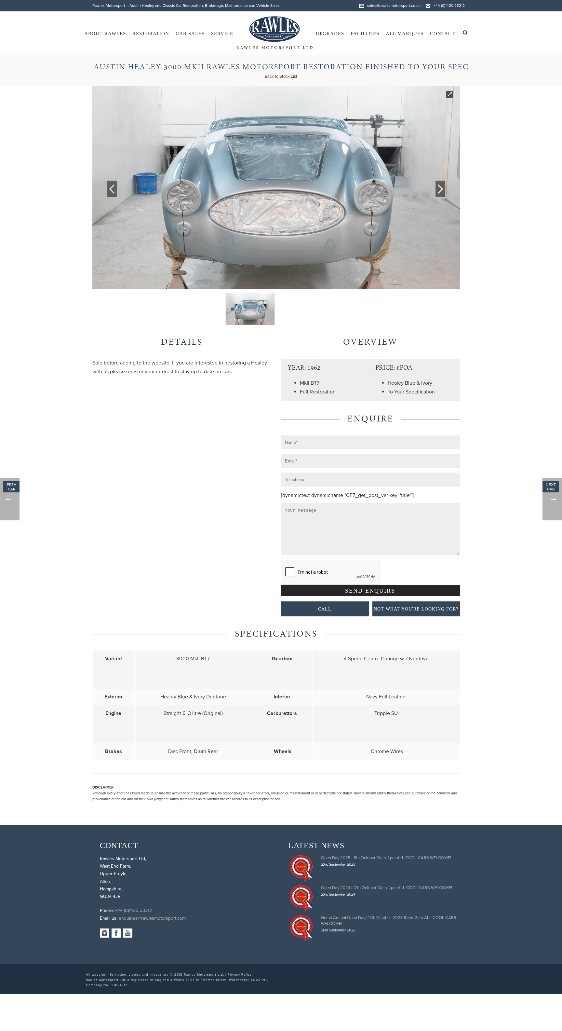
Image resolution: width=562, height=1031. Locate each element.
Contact (442, 33)
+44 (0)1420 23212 (449, 5)
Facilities (365, 33)
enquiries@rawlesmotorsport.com (152, 918)
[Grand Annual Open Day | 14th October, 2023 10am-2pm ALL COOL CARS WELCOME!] (301, 928)
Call (324, 609)
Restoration (150, 33)
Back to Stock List (281, 76)
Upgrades (330, 33)
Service (222, 33)
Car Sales (190, 33)
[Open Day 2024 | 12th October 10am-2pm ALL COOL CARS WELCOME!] (301, 898)
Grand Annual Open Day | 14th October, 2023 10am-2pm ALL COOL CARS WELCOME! (388, 920)
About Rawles (105, 33)
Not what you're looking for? (416, 609)
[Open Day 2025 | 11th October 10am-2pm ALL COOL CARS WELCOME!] (301, 868)
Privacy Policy (240, 975)
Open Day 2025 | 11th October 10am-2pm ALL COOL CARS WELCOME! (386, 857)
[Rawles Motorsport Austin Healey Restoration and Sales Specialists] (274, 32)
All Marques (404, 33)
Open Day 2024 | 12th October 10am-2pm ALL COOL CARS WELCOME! (386, 887)
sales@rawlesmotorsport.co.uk (394, 5)
